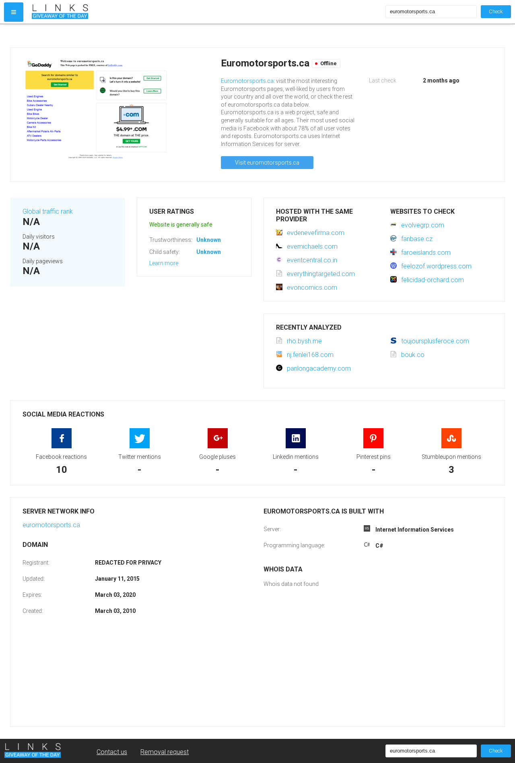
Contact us (112, 752)
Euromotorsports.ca (247, 81)
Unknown (208, 240)
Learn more (163, 263)
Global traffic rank (48, 211)
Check (496, 11)
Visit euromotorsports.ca (267, 162)
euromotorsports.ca (51, 525)
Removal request (164, 752)
